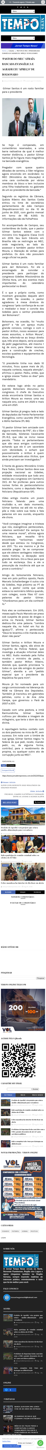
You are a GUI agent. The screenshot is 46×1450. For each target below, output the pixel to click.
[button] (11, 1446)
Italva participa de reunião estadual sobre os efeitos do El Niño (20, 856)
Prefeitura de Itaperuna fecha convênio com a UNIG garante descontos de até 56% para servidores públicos (28, 1131)
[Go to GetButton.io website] (40, 1447)
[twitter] (21, 7)
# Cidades (11, 765)
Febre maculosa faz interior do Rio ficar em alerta (22, 883)
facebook (37, 892)
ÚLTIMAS (8, 1095)
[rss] (27, 7)
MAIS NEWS (37, 1095)
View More (40, 802)
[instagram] (24, 7)
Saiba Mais (6, 1441)
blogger (8, 892)
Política (34, 1231)
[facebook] (18, 7)
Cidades (11, 51)
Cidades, (38, 81)
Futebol (15, 1231)
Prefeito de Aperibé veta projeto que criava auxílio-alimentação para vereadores (19, 828)
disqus (22, 892)
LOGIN (3, 1238)
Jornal (25, 1231)
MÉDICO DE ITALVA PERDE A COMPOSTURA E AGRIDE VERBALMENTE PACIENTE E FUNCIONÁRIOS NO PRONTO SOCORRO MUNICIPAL (20, 1430)
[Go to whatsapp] (40, 1443)
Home (4, 51)
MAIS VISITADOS (23, 1095)
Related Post (10, 802)
